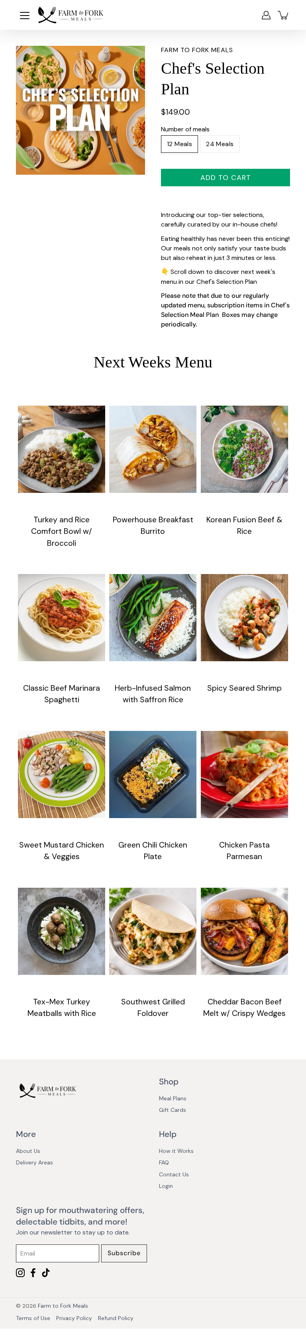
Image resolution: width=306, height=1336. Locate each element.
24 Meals (219, 144)
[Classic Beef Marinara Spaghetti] (61, 617)
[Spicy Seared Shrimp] (244, 617)
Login (166, 1186)
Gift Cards (172, 1109)
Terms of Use (33, 1318)
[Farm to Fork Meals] (71, 15)
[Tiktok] (45, 1272)
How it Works (176, 1150)
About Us (28, 1150)
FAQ (164, 1162)
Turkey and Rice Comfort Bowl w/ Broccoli (61, 531)
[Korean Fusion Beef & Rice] (244, 449)
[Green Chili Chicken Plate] (152, 774)
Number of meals (185, 129)
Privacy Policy (74, 1318)
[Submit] (124, 1253)
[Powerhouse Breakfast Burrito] (152, 449)
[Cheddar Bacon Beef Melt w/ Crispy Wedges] (244, 931)
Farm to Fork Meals (63, 1305)
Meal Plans (172, 1098)
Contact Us (174, 1174)
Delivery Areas (34, 1162)
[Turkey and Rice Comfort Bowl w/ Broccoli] (61, 449)
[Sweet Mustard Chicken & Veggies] (61, 774)
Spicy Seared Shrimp (244, 688)
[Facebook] (33, 1272)
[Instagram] (20, 1272)
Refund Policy (115, 1318)
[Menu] (24, 15)
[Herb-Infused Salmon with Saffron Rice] (152, 617)
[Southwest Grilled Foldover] (152, 931)
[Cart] (283, 15)
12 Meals (179, 144)
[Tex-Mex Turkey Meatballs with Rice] (61, 931)
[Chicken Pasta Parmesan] (244, 774)
